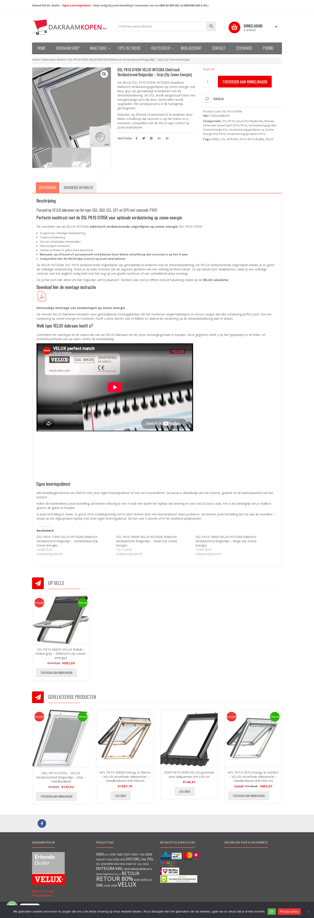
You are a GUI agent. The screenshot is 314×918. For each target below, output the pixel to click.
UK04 (107, 885)
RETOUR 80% (256, 139)
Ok (272, 911)
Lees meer (120, 796)
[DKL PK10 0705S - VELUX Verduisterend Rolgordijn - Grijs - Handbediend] (61, 739)
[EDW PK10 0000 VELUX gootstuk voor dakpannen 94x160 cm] (189, 738)
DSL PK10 (228, 121)
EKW (110, 864)
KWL (119, 868)
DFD (129, 859)
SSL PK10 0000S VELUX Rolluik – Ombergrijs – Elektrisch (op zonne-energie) (61, 653)
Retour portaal (43, 891)
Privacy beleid (42, 895)
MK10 (149, 869)
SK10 (149, 880)
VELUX (270, 139)
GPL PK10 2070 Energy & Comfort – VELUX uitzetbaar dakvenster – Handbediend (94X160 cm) (253, 776)
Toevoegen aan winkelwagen (244, 82)
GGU (146, 864)
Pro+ (118, 874)
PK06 (99, 874)
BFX (104, 859)
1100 (141, 854)
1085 (134, 854)
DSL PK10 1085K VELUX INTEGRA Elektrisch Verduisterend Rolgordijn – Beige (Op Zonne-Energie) (226, 541)
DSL (223, 139)
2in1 (106, 854)
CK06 (122, 859)
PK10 (244, 125)
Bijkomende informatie (78, 187)
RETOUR (130, 873)
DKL (137, 858)
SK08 (143, 880)
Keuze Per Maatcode (249, 121)
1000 (119, 854)
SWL (99, 885)
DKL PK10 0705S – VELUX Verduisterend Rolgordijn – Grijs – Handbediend (61, 777)
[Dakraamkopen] (71, 27)
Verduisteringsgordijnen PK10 (246, 134)
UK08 (114, 885)
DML (144, 859)
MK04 (127, 869)
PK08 (105, 874)
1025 (126, 854)
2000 (148, 854)
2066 (98, 859)
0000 (100, 854)
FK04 (116, 864)
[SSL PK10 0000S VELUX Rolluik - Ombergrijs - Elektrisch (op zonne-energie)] (61, 620)
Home (36, 59)
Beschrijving (47, 187)
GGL (139, 864)
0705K (215, 139)
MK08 (142, 869)
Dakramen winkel (53, 59)
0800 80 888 (166, 5)
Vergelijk (218, 99)
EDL (98, 864)
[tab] (47, 187)
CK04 (116, 859)
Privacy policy (289, 911)
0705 (113, 854)
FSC (134, 864)
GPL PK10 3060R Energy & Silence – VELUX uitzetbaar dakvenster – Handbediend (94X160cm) (125, 776)
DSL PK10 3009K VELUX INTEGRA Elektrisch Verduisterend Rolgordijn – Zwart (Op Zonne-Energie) (147, 541)
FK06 (122, 864)
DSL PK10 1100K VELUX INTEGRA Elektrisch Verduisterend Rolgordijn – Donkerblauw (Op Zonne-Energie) (67, 541)
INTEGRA (232, 139)
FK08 (128, 864)
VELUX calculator (216, 280)
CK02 (109, 859)
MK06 (134, 869)
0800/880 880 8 (192, 5)
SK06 (137, 880)
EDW (104, 864)
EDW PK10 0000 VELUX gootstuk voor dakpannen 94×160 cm (189, 774)
